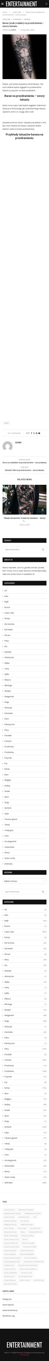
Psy (5, 763)
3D (5, 590)
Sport (6, 797)
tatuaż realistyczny (25, 1276)
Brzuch (7, 607)
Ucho (6, 836)
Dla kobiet (8, 629)
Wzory (7, 852)
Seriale (7, 791)
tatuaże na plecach (27, 1250)
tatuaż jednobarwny (26, 1254)
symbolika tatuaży (26, 1225)
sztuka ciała (22, 1228)
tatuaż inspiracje (10, 1254)
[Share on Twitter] (34, 433)
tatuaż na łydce (9, 1276)
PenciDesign (24, 1355)
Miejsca (7, 680)
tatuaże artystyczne (11, 1243)
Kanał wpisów (8, 1304)
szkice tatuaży (9, 1228)
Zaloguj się (7, 1299)
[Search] (46, 4)
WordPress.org (9, 1316)
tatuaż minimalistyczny (12, 1262)
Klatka (6, 663)
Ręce (6, 774)
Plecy (6, 730)
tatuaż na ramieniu (10, 1273)
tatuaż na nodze (10, 1269)
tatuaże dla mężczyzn (11, 1247)
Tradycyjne (8, 830)
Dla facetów (9, 624)
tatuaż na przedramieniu (28, 1269)
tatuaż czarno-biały (11, 1236)
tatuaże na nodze (10, 1250)
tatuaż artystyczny (35, 1232)
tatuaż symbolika (10, 1280)
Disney (7, 618)
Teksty (7, 824)
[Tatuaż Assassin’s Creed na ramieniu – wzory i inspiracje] (24, 500)
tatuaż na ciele (9, 1265)
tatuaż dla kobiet (28, 1236)
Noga (6, 702)
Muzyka (7, 691)
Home (5, 12)
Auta (6, 596)
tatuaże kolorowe (29, 1247)
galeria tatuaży (9, 1210)
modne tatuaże (9, 1217)
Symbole (7, 808)
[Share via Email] (39, 433)
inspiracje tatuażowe (25, 1210)
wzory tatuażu (24, 1280)
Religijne (7, 780)
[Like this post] (29, 433)
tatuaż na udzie (26, 1273)
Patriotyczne (9, 724)
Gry (5, 646)
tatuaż (22, 1232)
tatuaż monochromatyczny (33, 1262)
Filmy (6, 641)
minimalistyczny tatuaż (33, 1213)
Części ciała (16, 12)
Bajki (6, 601)
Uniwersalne (9, 847)
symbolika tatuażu (10, 1225)
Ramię (7, 769)
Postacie (7, 741)
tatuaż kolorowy (30, 1258)
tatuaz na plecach (10, 1232)
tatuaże (25, 1239)
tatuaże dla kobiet (28, 1243)
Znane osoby (9, 858)
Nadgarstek (9, 696)
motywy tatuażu (24, 1217)
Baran (6, 423)
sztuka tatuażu (35, 1228)
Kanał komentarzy (10, 1310)
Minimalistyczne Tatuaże (12, 1213)
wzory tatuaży (39, 1280)
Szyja (6, 813)
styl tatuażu (24, 1221)
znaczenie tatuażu (10, 1284)
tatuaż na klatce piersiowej (27, 1265)
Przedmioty (9, 746)
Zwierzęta (8, 864)
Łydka (6, 674)
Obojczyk (8, 707)
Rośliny (7, 785)
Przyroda (8, 758)
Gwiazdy (7, 652)
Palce (6, 718)
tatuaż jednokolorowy (12, 1258)
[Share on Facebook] (31, 433)
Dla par (7, 635)
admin (13, 30)
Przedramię (9, 752)
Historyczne (9, 657)
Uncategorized (10, 841)
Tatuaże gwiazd (10, 819)
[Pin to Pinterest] (36, 433)
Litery (6, 668)
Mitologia (8, 685)
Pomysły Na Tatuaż (10, 1221)
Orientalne (8, 713)
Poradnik (8, 735)
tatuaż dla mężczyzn (11, 1239)
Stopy (6, 802)
